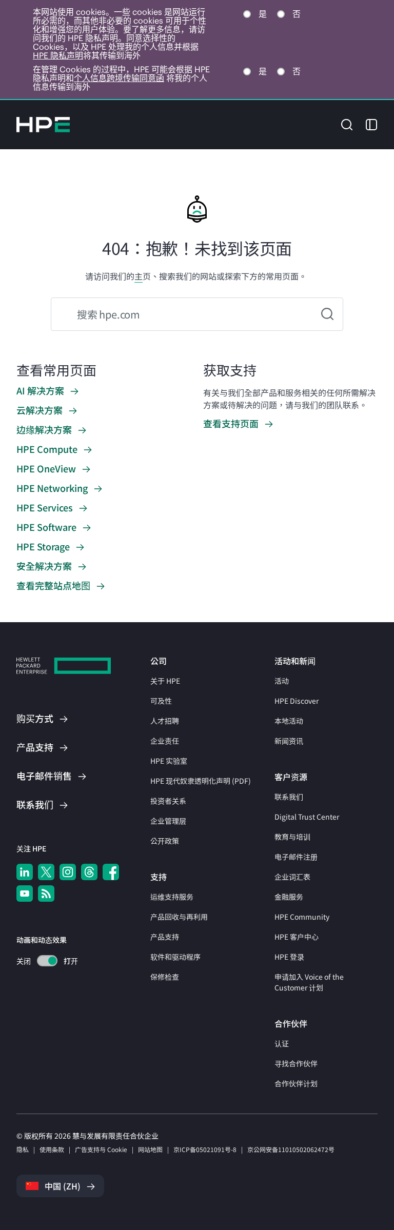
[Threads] (89, 872)
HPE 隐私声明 (58, 55)
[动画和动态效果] (47, 960)
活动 (281, 681)
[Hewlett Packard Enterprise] (43, 124)
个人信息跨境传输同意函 (119, 78)
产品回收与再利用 (179, 916)
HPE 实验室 (168, 761)
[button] (346, 124)
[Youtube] (24, 893)
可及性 (161, 701)
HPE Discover (296, 701)
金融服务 (288, 896)
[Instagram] (68, 872)
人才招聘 (164, 721)
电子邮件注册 (296, 856)
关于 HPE (165, 681)
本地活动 (288, 721)
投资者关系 (168, 801)
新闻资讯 (288, 741)
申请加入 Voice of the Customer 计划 (309, 982)
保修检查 (164, 976)
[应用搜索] (327, 314)
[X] (46, 872)
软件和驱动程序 (175, 956)
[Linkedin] (24, 872)
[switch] (41, 961)
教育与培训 (292, 836)
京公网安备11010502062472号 (290, 1149)
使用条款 (52, 1149)
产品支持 (164, 936)
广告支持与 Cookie (101, 1149)
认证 (281, 1043)
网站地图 (150, 1149)
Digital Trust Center (306, 816)
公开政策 (164, 841)
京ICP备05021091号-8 (205, 1149)
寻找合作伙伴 (296, 1063)
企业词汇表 (292, 876)
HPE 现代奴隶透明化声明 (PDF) (200, 781)
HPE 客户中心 (296, 936)
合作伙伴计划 (296, 1083)
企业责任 (164, 741)
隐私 (22, 1149)
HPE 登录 (289, 956)
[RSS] (46, 893)
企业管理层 (168, 821)
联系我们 (288, 796)
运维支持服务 (171, 896)
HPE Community (301, 916)
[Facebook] (111, 872)
